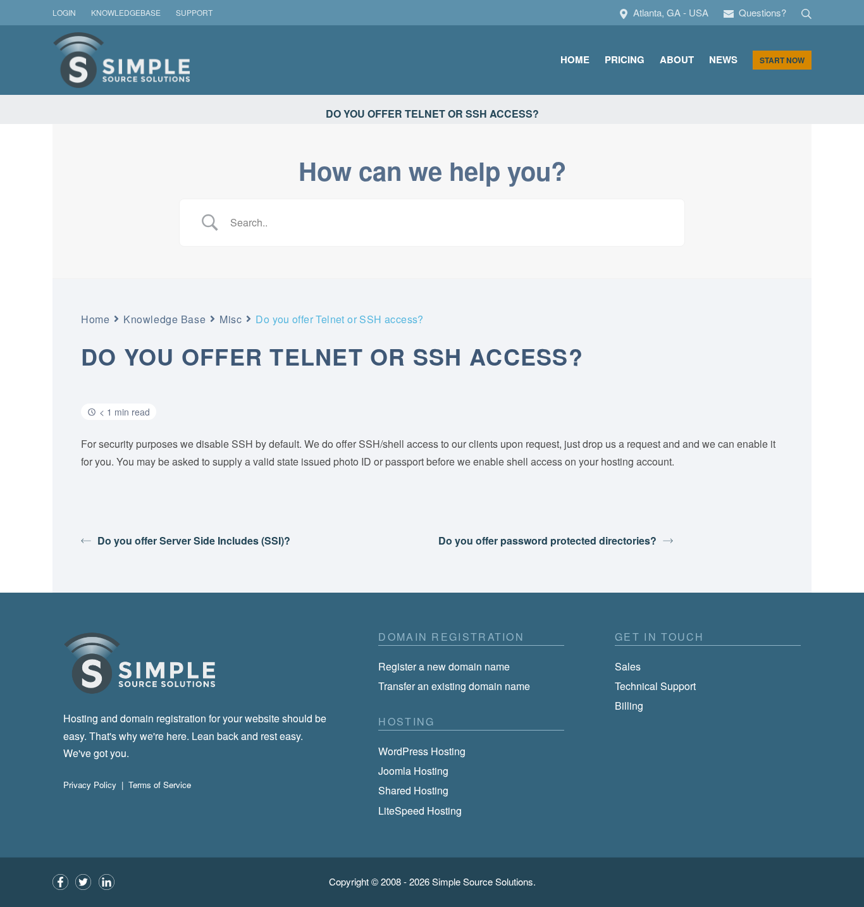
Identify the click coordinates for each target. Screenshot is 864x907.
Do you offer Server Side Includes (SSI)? (193, 540)
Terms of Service (159, 785)
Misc (230, 319)
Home (95, 319)
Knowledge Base (164, 319)
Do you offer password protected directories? (547, 540)
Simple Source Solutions (482, 881)
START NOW (782, 60)
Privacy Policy (89, 785)
